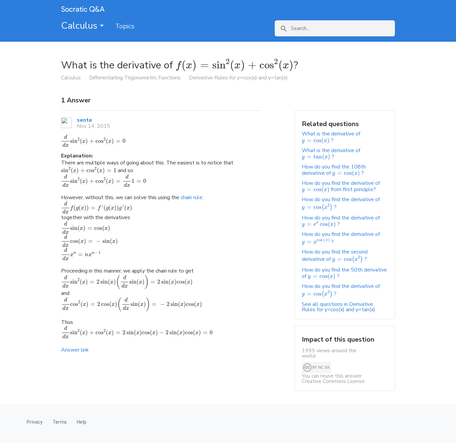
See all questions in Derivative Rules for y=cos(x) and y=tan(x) (338, 307)
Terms (60, 422)
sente (84, 120)
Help (81, 422)
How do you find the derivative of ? (341, 221)
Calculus (80, 25)
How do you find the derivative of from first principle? (341, 186)
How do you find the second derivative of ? (335, 255)
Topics (125, 26)
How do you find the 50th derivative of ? (344, 273)
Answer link (75, 350)
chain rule (191, 197)
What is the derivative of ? (331, 137)
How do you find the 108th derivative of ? (334, 170)
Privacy (35, 422)
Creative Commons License (333, 381)
